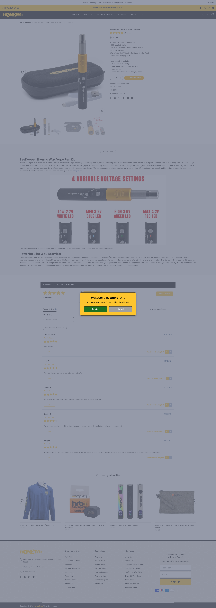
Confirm (95, 309)
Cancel (120, 309)
